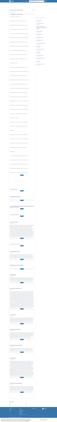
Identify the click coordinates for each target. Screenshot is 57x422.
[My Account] (46, 1)
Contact (10, 410)
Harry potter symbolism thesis (19, 14)
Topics (23, 1)
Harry (26, 404)
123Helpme (10, 3)
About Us (10, 409)
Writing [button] (26, 1)
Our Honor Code (21, 411)
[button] (33, 11)
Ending (10, 403)
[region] (28, 420)
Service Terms (20, 413)
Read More (22, 190)
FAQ (9, 411)
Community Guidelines (21, 410)
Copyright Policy (21, 409)
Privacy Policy (20, 412)
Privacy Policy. (27, 421)
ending (16, 117)
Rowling (10, 404)
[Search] (43, 1)
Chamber (26, 405)
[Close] (56, 420)
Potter (26, 403)
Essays (21, 1)
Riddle (9, 405)
